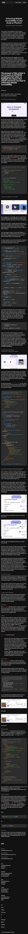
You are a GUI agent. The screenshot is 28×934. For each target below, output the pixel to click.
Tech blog (3, 912)
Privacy (2, 927)
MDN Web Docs (4, 788)
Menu (24, 2)
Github (2, 922)
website (15, 57)
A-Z (2, 905)
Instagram (3, 919)
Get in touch (18, 2)
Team (2, 907)
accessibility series (16, 835)
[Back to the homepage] (3, 2)
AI (1, 914)
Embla (6, 217)
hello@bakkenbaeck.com (6, 850)
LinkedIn (3, 924)
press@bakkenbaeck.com (7, 858)
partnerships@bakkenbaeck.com (8, 854)
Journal (2, 909)
